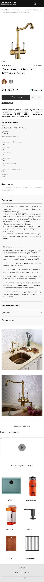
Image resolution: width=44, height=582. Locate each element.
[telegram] (25, 578)
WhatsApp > (7, 103)
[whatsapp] (19, 578)
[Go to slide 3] (4, 61)
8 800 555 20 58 (22, 573)
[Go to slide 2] (3, 61)
